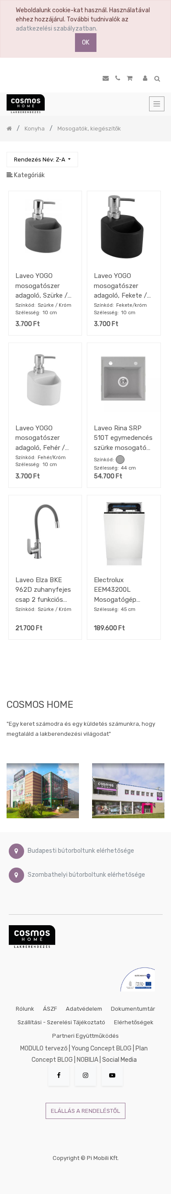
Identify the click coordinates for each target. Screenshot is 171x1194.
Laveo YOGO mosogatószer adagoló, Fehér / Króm (40, 438)
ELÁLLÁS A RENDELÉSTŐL (85, 1111)
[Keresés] (157, 155)
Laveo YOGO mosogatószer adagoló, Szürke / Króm (41, 285)
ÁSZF (50, 1008)
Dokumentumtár (133, 1008)
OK (85, 42)
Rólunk (25, 1008)
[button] (42, 159)
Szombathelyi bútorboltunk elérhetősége (86, 875)
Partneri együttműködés (85, 1036)
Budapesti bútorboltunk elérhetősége (81, 851)
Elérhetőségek (133, 1022)
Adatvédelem (84, 1008)
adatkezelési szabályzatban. (56, 28)
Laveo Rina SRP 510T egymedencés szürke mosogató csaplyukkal (123, 438)
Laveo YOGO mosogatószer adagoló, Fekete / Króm (120, 285)
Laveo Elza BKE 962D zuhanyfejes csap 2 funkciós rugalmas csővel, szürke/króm (43, 590)
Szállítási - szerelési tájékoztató (61, 1022)
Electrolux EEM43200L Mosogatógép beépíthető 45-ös (121, 590)
